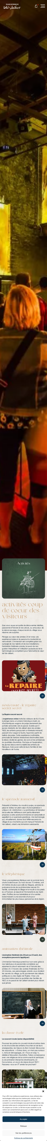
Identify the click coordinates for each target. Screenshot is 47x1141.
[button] (43, 1091)
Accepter (23, 1119)
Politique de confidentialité (23, 1138)
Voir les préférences (23, 1133)
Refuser (23, 1126)
